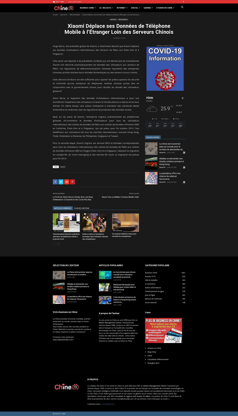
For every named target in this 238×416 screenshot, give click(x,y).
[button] (182, 7)
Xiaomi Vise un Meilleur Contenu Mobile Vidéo (120, 197)
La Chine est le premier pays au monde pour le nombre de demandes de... (171, 147)
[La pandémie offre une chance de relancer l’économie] (151, 178)
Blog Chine (152, 352)
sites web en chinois (116, 336)
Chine (150, 355)
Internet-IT (63, 15)
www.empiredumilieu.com (63, 340)
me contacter (116, 338)
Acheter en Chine (154, 348)
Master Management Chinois (110, 323)
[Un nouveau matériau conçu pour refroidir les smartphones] (125, 222)
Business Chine (87, 8)
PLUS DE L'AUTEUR (81, 208)
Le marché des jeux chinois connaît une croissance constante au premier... (124, 274)
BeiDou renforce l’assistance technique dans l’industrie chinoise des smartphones (95, 236)
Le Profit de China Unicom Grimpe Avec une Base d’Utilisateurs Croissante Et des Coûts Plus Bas (73, 198)
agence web (129, 333)
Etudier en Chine (164, 8)
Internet (121, 8)
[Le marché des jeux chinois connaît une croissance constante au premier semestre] (105, 275)
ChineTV (162, 152)
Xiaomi (62, 167)
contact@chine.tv (108, 404)
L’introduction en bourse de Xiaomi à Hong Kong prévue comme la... (124, 299)
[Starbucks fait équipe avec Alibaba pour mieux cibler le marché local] (105, 287)
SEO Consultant (117, 396)
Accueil (55, 15)
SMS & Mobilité (75, 15)
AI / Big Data (105, 8)
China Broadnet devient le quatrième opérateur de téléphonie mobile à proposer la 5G (66, 236)
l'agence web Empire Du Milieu (138, 396)
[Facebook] (183, 1)
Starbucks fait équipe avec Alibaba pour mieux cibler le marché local (124, 287)
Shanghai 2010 (153, 363)
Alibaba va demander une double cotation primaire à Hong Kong (171, 161)
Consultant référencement (158, 359)
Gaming (147, 8)
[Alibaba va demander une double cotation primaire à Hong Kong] (151, 163)
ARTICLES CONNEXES (62, 208)
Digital (134, 8)
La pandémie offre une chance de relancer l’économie (169, 176)
